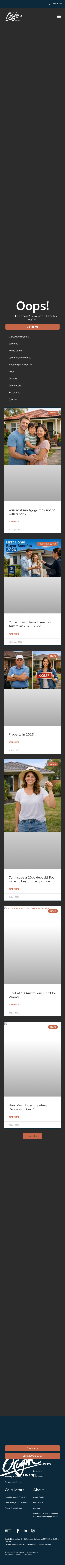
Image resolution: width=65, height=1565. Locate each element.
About (11, 371)
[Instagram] (33, 1531)
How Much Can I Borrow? (15, 1497)
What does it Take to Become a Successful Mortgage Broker (45, 1515)
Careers (12, 378)
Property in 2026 (21, 734)
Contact (12, 399)
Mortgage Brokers (18, 336)
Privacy (18, 1554)
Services (13, 343)
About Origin (38, 1497)
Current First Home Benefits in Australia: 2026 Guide (30, 624)
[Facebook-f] (17, 1531)
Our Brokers (38, 1503)
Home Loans (15, 350)
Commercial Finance (19, 357)
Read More (14, 522)
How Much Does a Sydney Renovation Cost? (28, 1107)
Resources (14, 392)
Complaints (28, 1554)
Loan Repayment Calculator (16, 1503)
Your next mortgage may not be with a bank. (32, 512)
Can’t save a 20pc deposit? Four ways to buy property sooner (32, 879)
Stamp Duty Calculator (14, 1508)
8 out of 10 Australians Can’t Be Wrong (32, 995)
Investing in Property (20, 364)
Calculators (14, 385)
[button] (32, 1136)
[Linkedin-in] (25, 1531)
